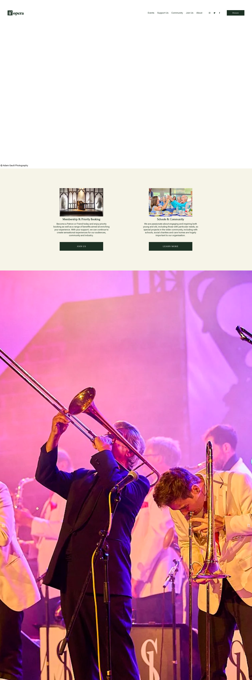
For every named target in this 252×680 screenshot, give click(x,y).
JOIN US (81, 246)
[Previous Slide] (3, 525)
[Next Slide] (248, 525)
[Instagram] (210, 13)
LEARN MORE (170, 246)
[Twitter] (214, 13)
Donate (235, 13)
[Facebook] (219, 13)
